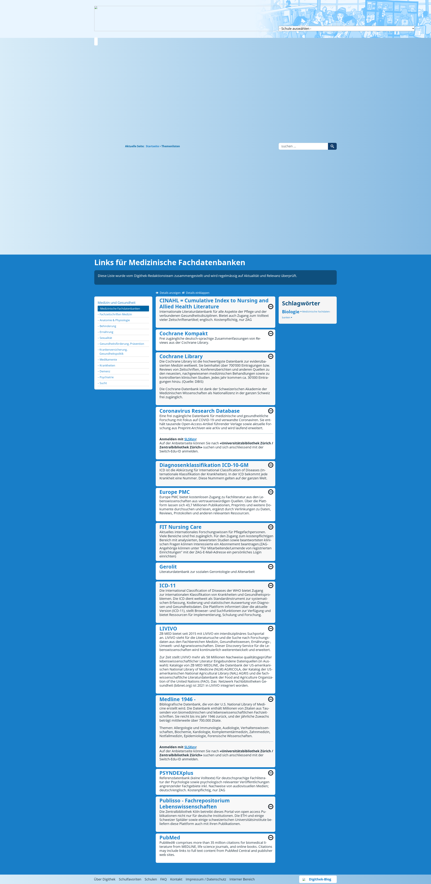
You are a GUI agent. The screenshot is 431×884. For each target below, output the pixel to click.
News (102, 241)
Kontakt (176, 879)
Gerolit (168, 566)
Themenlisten (102, 71)
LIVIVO (168, 628)
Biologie (291, 311)
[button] (96, 41)
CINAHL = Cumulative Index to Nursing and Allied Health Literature (214, 303)
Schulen (151, 879)
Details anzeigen (170, 293)
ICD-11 (167, 585)
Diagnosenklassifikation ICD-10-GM (203, 465)
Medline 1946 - (177, 699)
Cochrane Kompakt (183, 333)
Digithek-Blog (320, 879)
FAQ (163, 879)
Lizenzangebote (102, 124)
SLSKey (102, 221)
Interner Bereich (242, 879)
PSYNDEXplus (176, 772)
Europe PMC (174, 491)
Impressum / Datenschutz (206, 879)
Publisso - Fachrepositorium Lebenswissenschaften (194, 803)
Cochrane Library (181, 356)
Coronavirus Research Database (199, 410)
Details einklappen (197, 293)
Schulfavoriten (102, 180)
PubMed (169, 837)
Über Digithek (104, 879)
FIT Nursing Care (180, 526)
